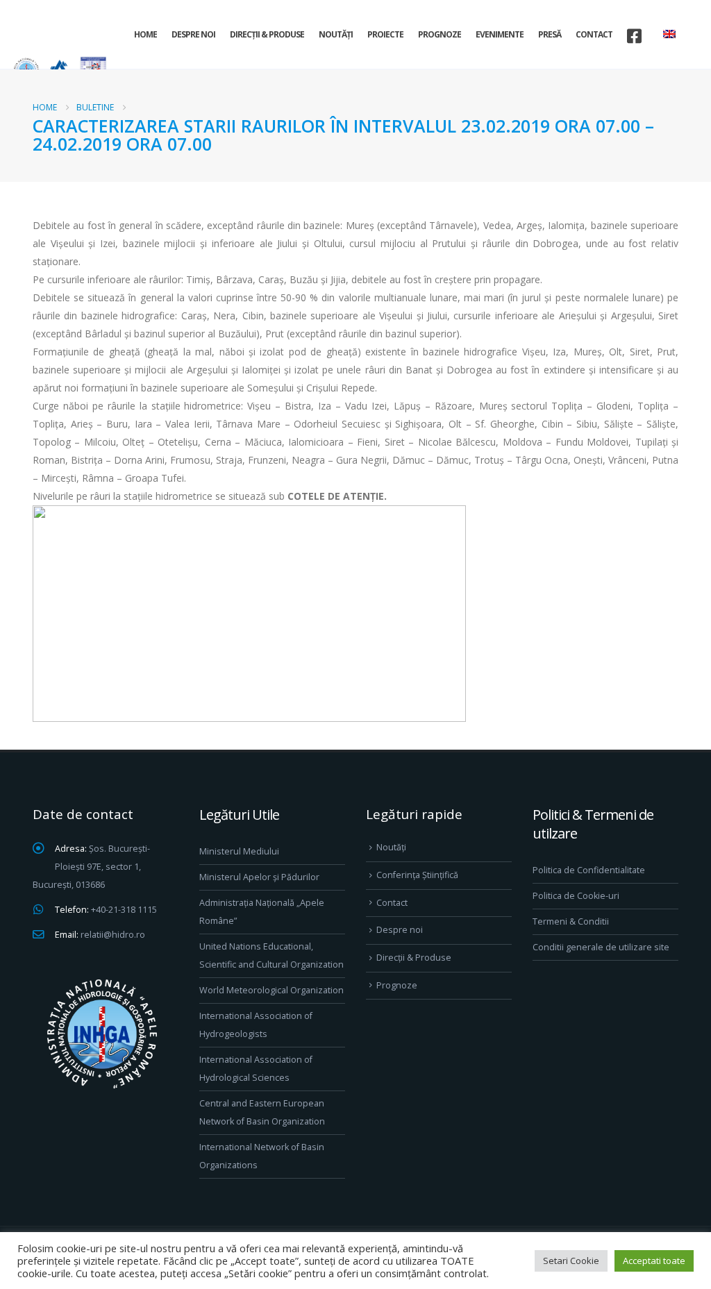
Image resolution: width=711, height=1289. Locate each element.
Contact (594, 34)
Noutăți (336, 34)
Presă (549, 34)
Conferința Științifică (417, 875)
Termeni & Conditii (571, 921)
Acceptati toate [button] (654, 1260)
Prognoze (439, 34)
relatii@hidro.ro (113, 935)
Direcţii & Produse (267, 34)
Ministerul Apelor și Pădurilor (259, 877)
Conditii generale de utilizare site (601, 947)
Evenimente (500, 34)
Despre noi (193, 34)
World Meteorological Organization (271, 990)
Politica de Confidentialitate (589, 870)
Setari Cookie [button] (571, 1260)
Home (145, 34)
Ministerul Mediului (239, 851)
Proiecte (385, 34)
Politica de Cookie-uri (576, 896)
